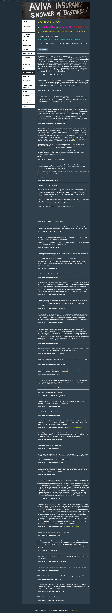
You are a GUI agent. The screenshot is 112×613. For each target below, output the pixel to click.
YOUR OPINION (28, 72)
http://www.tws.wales (74, 526)
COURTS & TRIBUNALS (27, 36)
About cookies (66, 0)
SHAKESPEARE (28, 96)
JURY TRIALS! (27, 53)
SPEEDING (26, 64)
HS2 (24, 30)
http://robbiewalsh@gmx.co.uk (77, 427)
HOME (25, 22)
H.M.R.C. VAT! (27, 26)
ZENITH (25, 91)
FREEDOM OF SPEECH (27, 86)
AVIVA (25, 41)
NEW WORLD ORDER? (27, 101)
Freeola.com (73, 610)
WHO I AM (26, 77)
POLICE (25, 68)
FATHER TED (27, 81)
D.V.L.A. (25, 106)
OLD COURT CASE (27, 59)
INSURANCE (27, 45)
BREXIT (25, 49)
